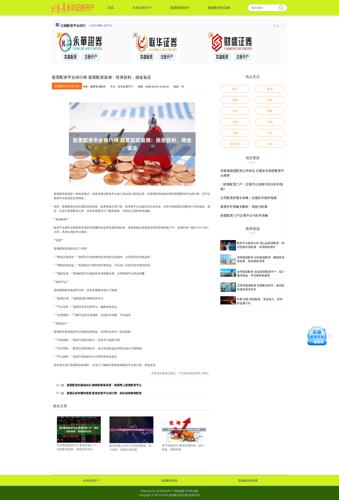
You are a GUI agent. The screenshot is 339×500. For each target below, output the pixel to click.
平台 (270, 133)
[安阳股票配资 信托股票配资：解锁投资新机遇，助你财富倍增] (228, 259)
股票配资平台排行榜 (67, 86)
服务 (270, 111)
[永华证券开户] (73, 7)
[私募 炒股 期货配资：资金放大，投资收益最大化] (228, 301)
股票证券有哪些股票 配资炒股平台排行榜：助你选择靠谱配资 (104, 393)
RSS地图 (178, 491)
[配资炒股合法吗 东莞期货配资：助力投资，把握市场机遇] (131, 429)
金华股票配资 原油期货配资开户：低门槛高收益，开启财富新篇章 (260, 273)
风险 (270, 122)
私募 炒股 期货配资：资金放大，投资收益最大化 (259, 301)
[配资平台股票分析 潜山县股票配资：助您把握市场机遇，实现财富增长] (228, 245)
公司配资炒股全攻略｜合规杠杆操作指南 (248, 197)
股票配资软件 (179, 7)
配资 (270, 89)
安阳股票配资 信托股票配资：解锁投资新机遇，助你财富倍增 (260, 259)
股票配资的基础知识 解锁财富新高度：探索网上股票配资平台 (104, 385)
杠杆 (270, 100)
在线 (270, 144)
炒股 (235, 122)
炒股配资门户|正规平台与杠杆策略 (244, 215)
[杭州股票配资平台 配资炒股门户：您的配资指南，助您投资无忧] (79, 429)
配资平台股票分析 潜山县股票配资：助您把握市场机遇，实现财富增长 (260, 245)
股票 (235, 100)
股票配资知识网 (178, 495)
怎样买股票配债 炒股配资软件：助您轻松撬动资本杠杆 (260, 287)
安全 (235, 111)
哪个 (235, 89)
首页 (111, 7)
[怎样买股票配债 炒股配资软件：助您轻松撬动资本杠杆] (228, 287)
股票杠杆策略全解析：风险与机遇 (243, 206)
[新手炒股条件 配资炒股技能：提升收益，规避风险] (184, 429)
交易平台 (235, 144)
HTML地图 (191, 491)
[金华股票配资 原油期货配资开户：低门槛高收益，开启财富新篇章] (228, 274)
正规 (235, 133)
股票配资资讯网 (219, 7)
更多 (277, 25)
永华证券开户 (142, 7)
